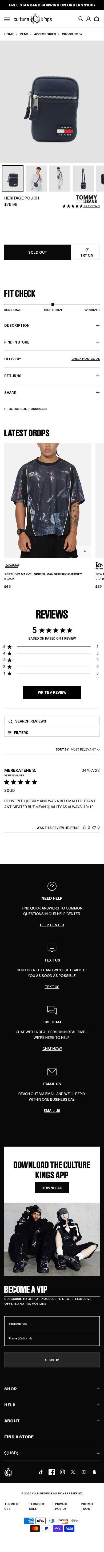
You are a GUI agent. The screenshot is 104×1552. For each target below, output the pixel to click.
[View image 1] (12, 179)
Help (9, 1405)
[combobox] (77, 749)
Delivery (52, 358)
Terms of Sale (37, 1506)
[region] (51, 647)
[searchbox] (55, 721)
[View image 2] (36, 179)
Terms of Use (12, 1506)
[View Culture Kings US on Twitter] (73, 1472)
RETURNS (12, 375)
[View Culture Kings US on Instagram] (62, 1472)
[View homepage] (33, 18)
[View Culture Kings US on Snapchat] (94, 1472)
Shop (10, 1389)
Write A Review (52, 692)
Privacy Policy (61, 1506)
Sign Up (52, 1359)
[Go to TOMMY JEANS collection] (86, 199)
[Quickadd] (84, 551)
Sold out (37, 252)
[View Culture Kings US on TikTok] (41, 1472)
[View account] (88, 18)
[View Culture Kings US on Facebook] (51, 1472)
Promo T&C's (87, 1506)
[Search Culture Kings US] (80, 18)
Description (17, 325)
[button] (96, 18)
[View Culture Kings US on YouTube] (83, 1472)
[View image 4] (83, 179)
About (12, 1421)
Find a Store (19, 1437)
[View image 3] (59, 179)
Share (10, 392)
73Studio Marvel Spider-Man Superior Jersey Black (43, 576)
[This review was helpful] (84, 827)
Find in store (16, 342)
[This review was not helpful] (94, 827)
